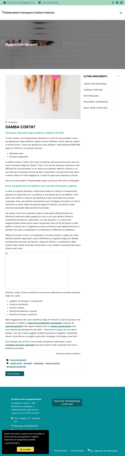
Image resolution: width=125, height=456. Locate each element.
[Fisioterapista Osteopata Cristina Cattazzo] (27, 12)
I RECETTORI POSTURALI (95, 84)
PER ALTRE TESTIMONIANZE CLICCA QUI (67, 402)
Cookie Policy (77, 450)
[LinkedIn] (121, 2)
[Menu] (121, 12)
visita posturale (52, 363)
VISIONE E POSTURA (93, 90)
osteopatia (39, 363)
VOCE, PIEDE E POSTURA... (96, 108)
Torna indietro (14, 373)
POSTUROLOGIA (91, 96)
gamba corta (16, 363)
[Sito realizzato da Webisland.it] (103, 450)
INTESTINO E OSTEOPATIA (95, 102)
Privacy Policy (60, 450)
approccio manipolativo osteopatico (45, 323)
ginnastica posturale (16, 366)
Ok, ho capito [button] (25, 449)
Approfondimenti (18, 360)
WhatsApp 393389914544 (26, 426)
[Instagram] (113, 2)
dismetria (27, 363)
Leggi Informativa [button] (12, 443)
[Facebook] (117, 2)
